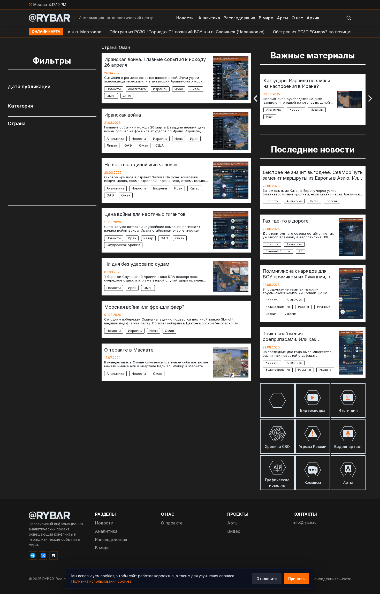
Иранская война (122, 115)
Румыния (323, 307)
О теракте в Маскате (129, 350)
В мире (266, 17)
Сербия (270, 314)
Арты (282, 17)
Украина (291, 314)
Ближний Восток (277, 251)
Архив (313, 17)
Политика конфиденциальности (322, 579)
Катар (195, 188)
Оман (111, 96)
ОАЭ (128, 145)
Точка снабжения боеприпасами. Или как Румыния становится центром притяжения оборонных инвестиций (297, 336)
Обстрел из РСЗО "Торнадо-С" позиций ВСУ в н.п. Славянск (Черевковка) (173, 31)
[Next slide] (370, 98)
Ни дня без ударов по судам (136, 264)
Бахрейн (160, 188)
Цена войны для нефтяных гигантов (145, 214)
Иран (178, 89)
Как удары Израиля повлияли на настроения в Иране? (296, 83)
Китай (314, 201)
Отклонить (266, 578)
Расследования (239, 17)
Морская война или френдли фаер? (144, 307)
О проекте (172, 523)
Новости (185, 17)
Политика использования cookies (101, 581)
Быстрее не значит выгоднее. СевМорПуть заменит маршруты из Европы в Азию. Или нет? (313, 175)
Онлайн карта (46, 31)
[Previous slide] (255, 98)
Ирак (178, 138)
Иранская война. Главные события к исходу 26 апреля (155, 62)
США (127, 96)
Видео (233, 531)
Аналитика (209, 17)
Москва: (50, 4)
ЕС (300, 251)
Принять (296, 578)
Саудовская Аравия (123, 245)
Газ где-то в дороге (286, 221)
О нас (297, 17)
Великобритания (277, 307)
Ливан (195, 89)
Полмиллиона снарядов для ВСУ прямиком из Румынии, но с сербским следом (298, 273)
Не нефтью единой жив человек (141, 164)
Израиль (160, 89)
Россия (331, 201)
